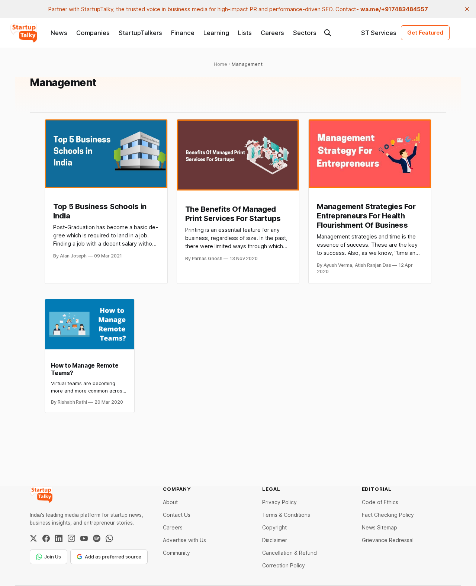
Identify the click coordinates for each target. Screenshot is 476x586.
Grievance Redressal (388, 540)
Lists (245, 32)
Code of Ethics (380, 502)
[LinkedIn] (58, 538)
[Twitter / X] (33, 538)
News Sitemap (379, 527)
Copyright (274, 527)
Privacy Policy (279, 502)
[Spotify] (96, 538)
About (170, 502)
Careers (272, 32)
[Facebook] (46, 538)
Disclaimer (274, 540)
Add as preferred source (113, 557)
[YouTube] (84, 538)
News (59, 32)
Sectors (304, 32)
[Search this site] (327, 32)
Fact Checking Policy (388, 515)
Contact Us (176, 515)
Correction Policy (283, 565)
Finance (182, 32)
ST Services (378, 32)
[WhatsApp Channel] (109, 538)
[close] (467, 9)
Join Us (52, 557)
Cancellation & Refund (289, 553)
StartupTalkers (140, 32)
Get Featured (425, 32)
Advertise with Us (184, 540)
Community (176, 553)
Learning (216, 32)
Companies (93, 32)
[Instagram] (71, 538)
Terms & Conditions (286, 515)
